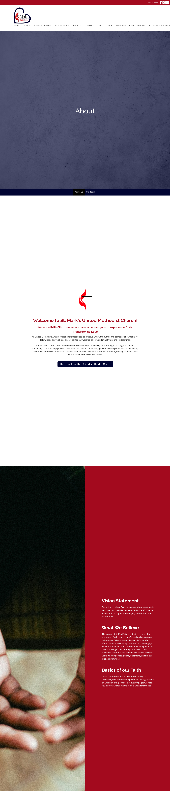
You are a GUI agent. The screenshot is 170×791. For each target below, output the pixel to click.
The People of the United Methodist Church (85, 364)
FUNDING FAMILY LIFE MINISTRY (130, 26)
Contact (89, 26)
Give (100, 26)
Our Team (90, 192)
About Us (79, 192)
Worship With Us (43, 26)
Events (77, 26)
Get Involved (62, 26)
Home (17, 26)
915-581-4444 (152, 2)
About (27, 26)
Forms (109, 26)
